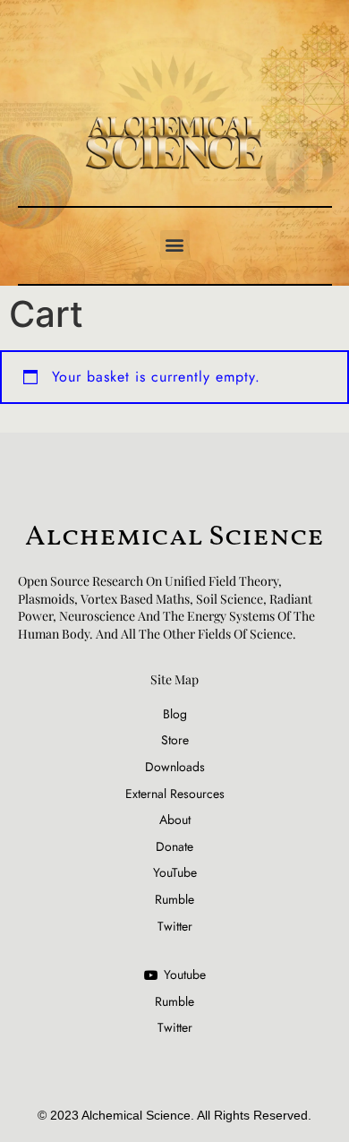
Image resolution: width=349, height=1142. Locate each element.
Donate (174, 846)
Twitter (174, 926)
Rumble (174, 899)
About (175, 820)
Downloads (175, 767)
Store (175, 740)
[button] (175, 245)
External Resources (175, 794)
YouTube (175, 872)
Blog (175, 714)
